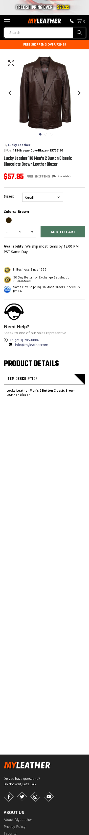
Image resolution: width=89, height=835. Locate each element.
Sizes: (10, 196)
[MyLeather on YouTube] (49, 797)
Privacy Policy (14, 826)
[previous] (10, 92)
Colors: (16, 211)
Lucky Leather (19, 145)
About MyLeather (18, 819)
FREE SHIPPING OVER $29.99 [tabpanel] (44, 44)
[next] (78, 92)
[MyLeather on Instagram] (35, 797)
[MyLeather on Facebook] (9, 797)
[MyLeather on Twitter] (22, 797)
